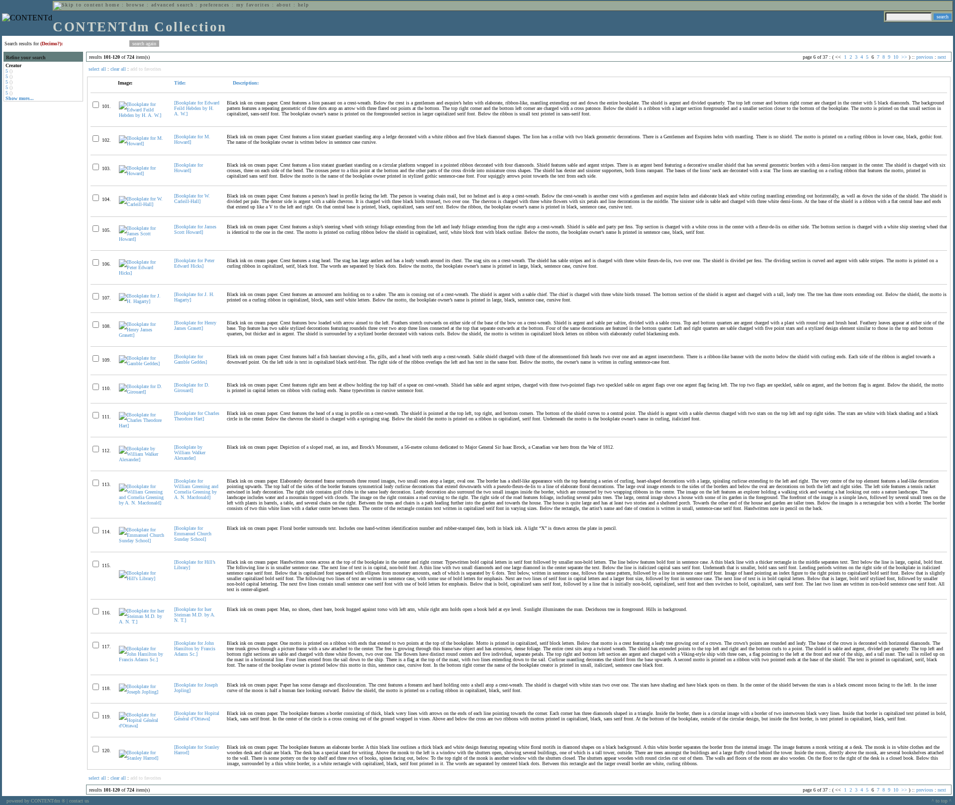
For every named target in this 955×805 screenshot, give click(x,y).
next (942, 57)
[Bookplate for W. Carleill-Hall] (192, 198)
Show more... (19, 98)
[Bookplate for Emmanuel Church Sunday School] (192, 533)
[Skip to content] (78, 4)
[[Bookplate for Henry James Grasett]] (142, 335)
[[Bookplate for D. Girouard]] (142, 392)
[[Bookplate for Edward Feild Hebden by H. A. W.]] (142, 115)
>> (904, 57)
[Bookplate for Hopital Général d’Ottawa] (196, 715)
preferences (214, 4)
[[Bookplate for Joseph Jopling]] (142, 692)
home (112, 4)
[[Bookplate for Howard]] (142, 173)
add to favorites (145, 69)
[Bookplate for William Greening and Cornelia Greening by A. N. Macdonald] (196, 489)
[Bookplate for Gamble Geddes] (190, 359)
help (303, 4)
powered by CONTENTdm (35, 801)
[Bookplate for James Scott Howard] (195, 229)
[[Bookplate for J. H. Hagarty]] (142, 301)
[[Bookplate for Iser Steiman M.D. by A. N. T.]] (142, 621)
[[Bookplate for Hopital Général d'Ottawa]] (142, 725)
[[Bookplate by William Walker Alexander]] (142, 459)
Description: (245, 83)
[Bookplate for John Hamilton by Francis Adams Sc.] (194, 648)
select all (97, 69)
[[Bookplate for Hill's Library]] (142, 578)
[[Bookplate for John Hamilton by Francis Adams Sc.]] (142, 659)
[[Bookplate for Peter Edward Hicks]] (142, 273)
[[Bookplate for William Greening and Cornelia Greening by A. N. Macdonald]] (142, 502)
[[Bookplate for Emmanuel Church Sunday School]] (142, 540)
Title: (180, 83)
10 (895, 57)
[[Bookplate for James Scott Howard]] (142, 239)
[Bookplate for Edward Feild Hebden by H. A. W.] (196, 108)
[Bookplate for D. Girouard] (191, 387)
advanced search (172, 4)
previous (924, 57)
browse (135, 4)
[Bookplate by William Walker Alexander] (189, 452)
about (284, 4)
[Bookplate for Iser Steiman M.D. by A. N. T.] (194, 614)
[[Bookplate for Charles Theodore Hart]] (142, 425)
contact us (79, 801)
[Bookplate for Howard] (188, 167)
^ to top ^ (942, 801)
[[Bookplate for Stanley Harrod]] (142, 758)
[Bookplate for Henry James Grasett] (195, 325)
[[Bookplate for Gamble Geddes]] (142, 363)
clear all (118, 69)
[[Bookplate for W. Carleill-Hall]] (142, 204)
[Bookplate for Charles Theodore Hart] (196, 415)
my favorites (253, 4)
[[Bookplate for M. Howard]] (142, 143)
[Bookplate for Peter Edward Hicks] (194, 263)
